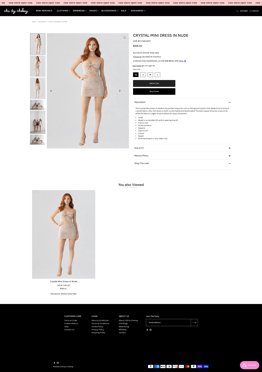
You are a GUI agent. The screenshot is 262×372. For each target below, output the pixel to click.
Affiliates (123, 329)
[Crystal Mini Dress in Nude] (63, 234)
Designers (137, 11)
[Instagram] (150, 330)
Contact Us (69, 329)
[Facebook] (147, 330)
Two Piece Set (42, 22)
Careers (122, 332)
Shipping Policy (98, 332)
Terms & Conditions (100, 323)
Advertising (124, 326)
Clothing (62, 11)
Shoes (93, 11)
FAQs (66, 326)
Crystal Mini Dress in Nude (63, 281)
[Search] (237, 11)
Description (140, 102)
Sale (123, 11)
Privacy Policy (98, 329)
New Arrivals (44, 11)
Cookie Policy (97, 326)
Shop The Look (141, 163)
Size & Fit (139, 148)
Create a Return (71, 323)
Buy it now (154, 91)
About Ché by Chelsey (128, 320)
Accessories (109, 11)
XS (136, 75)
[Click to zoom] (125, 38)
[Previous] (51, 91)
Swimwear (79, 11)
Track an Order (70, 320)
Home (34, 22)
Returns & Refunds (100, 320)
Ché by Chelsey (142, 41)
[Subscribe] (194, 322)
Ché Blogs (123, 323)
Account (244, 11)
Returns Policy (141, 155)
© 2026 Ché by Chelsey (63, 366)
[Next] (120, 91)
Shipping (137, 57)
